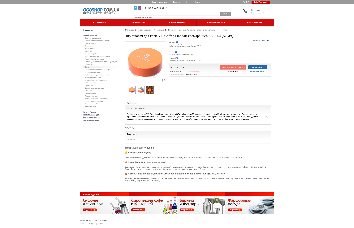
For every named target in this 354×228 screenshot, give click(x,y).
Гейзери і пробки (91, 54)
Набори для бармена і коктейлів (97, 75)
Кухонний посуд (89, 112)
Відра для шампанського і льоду (97, 56)
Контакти (199, 2)
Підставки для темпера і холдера (97, 69)
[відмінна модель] (197, 71)
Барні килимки (90, 83)
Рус (249, 2)
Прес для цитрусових (93, 96)
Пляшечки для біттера (93, 104)
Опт (187, 2)
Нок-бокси (89, 91)
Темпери (88, 67)
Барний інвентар (90, 35)
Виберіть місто (260, 40)
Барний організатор (92, 72)
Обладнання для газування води (97, 40)
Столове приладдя (91, 115)
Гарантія (176, 2)
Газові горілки (90, 93)
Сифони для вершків (93, 38)
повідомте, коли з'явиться (233, 67)
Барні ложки (90, 48)
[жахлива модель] (189, 71)
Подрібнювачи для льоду (95, 59)
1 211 (177, 67)
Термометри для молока (94, 88)
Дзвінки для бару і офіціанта (96, 80)
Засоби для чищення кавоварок (97, 98)
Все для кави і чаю (91, 120)
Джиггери (88, 46)
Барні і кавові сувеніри (94, 101)
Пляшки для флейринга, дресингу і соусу (101, 62)
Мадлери (88, 51)
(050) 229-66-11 (156, 8)
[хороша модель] (195, 71)
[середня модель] (193, 71)
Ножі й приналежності (92, 118)
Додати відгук (132, 134)
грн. (183, 67)
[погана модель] (191, 71)
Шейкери (88, 64)
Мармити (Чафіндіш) (93, 77)
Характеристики (132, 103)
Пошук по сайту (86, 220)
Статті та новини (100, 220)
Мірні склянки (90, 106)
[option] (131, 90)
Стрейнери (89, 85)
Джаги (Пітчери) (91, 43)
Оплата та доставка (159, 2)
